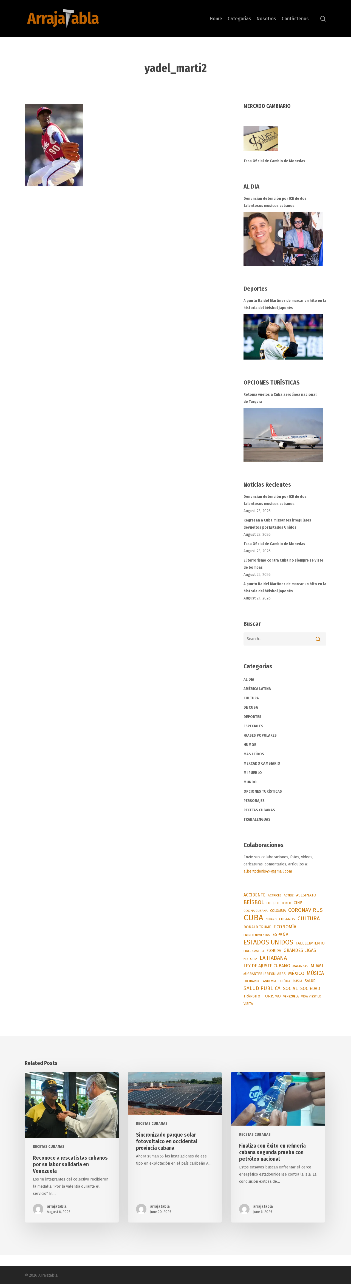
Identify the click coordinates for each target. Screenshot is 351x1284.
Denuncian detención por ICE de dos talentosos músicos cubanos (275, 202)
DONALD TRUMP (257, 927)
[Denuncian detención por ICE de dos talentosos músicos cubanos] (283, 239)
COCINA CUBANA (256, 911)
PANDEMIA (269, 981)
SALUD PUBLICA (262, 988)
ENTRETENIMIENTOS (257, 935)
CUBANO (271, 919)
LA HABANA (273, 958)
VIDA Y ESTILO (311, 996)
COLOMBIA (278, 911)
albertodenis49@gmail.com (268, 871)
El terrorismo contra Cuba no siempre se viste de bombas (283, 564)
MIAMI (317, 965)
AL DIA (249, 679)
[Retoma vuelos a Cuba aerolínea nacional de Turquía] (283, 435)
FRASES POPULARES (260, 735)
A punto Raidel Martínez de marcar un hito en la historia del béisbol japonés (285, 304)
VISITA (248, 1004)
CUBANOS (287, 919)
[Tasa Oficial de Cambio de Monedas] (285, 142)
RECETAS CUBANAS (259, 810)
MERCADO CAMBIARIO (262, 763)
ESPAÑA (280, 934)
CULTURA (251, 698)
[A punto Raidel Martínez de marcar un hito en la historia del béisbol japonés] (283, 337)
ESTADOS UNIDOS (268, 942)
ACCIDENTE (254, 895)
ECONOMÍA (285, 926)
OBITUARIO (251, 981)
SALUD (310, 981)
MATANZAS (300, 966)
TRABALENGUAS (257, 819)
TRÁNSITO (252, 996)
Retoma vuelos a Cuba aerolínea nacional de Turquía (280, 398)
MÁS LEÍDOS (254, 754)
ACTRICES (274, 895)
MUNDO (250, 782)
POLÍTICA (284, 981)
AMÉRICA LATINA (257, 688)
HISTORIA (250, 959)
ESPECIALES (253, 726)
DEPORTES (252, 716)
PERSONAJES (254, 800)
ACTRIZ (289, 895)
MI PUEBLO (253, 772)
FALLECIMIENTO (310, 943)
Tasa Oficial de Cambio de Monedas (274, 161)
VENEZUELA (291, 996)
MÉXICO (296, 973)
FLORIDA (274, 950)
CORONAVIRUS (305, 910)
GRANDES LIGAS (300, 950)
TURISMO (272, 996)
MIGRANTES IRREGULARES (265, 974)
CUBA (253, 917)
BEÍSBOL (254, 902)
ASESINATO (306, 895)
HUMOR (250, 744)
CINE (298, 903)
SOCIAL (290, 988)
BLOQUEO (273, 903)
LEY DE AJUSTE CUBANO (267, 965)
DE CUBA (251, 707)
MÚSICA (315, 973)
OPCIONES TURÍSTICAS (263, 791)
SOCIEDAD (310, 988)
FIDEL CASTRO (254, 951)
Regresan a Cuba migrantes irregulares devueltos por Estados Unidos (277, 524)
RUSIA (297, 981)
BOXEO (286, 903)
